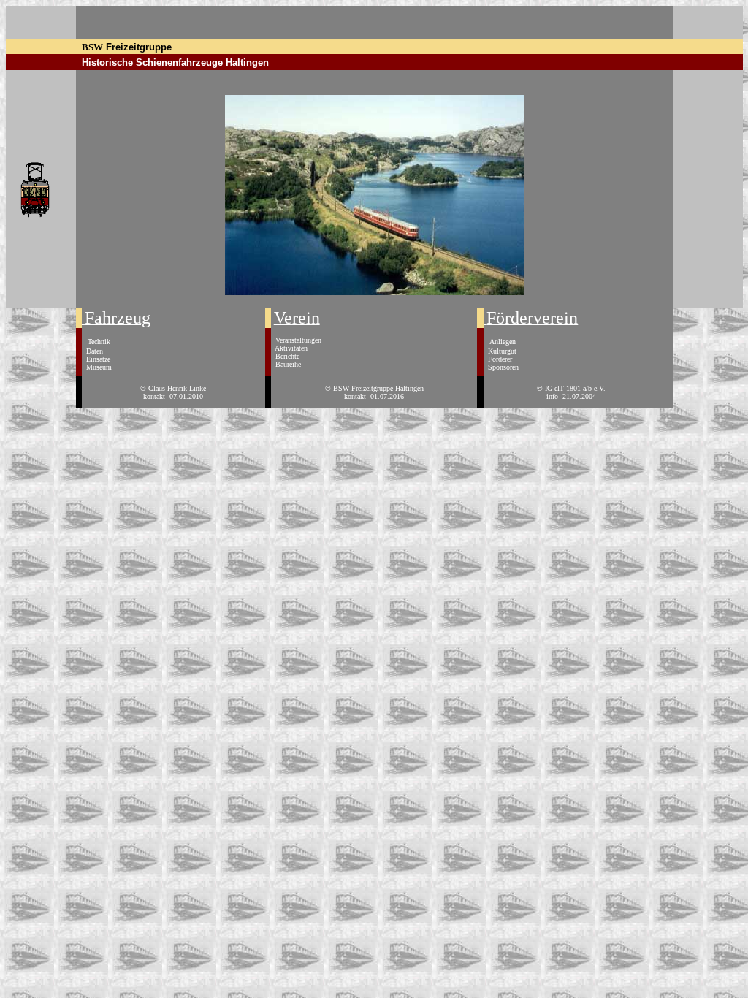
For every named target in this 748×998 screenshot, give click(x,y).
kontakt (154, 396)
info (552, 396)
